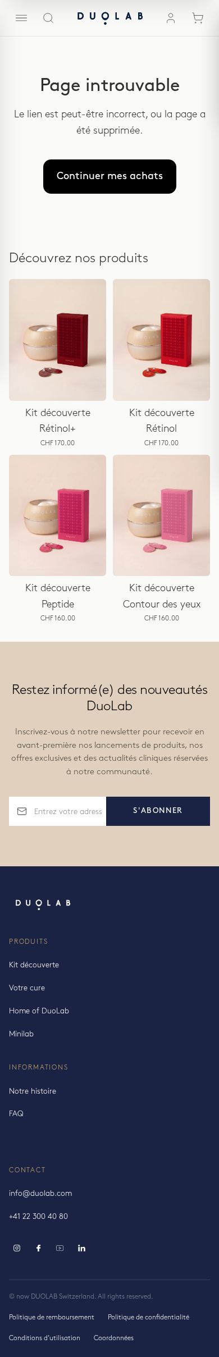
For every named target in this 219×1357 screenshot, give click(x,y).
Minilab (21, 1034)
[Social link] (17, 1248)
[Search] (48, 18)
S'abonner (158, 810)
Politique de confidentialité (148, 1317)
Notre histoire (32, 1091)
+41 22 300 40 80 (38, 1216)
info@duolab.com (40, 1193)
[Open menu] (21, 18)
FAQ (16, 1114)
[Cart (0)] (197, 18)
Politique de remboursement (51, 1317)
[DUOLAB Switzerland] (109, 17)
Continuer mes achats (110, 176)
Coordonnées (114, 1338)
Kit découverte (34, 965)
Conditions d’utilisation (44, 1338)
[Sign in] (170, 18)
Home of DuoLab (39, 1011)
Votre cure (27, 988)
